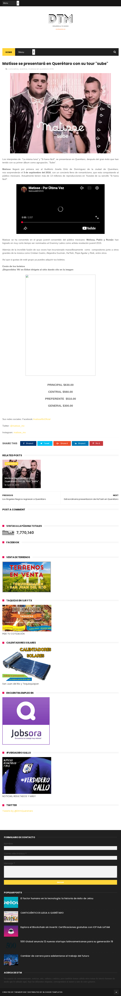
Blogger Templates (52, 992)
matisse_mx (20, 432)
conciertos (13, 69)
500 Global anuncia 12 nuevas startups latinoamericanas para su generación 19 (66, 941)
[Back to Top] (116, 992)
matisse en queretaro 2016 (41, 69)
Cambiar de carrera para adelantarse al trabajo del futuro (54, 955)
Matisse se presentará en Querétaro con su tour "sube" (22, 480)
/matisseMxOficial (41, 419)
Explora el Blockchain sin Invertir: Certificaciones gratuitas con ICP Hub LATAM (65, 927)
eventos (23, 69)
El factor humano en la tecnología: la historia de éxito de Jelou (56, 898)
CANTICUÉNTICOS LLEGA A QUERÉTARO (42, 912)
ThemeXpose (20, 992)
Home (9, 52)
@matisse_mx (17, 425)
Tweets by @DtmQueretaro (17, 810)
